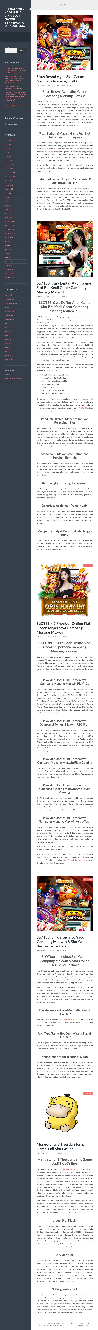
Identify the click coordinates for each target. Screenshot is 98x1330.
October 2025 (9, 181)
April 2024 (8, 253)
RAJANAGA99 (9, 319)
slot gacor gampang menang (13, 378)
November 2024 (10, 225)
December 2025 (10, 173)
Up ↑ (86, 1325)
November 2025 (10, 177)
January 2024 (9, 265)
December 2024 (10, 221)
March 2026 (9, 161)
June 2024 (8, 245)
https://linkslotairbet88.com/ (70, 1019)
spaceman (8, 355)
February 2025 (9, 213)
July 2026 (8, 145)
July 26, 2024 (41, 950)
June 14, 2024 (42, 1153)
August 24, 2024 (43, 296)
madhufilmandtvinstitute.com (74, 860)
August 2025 (9, 189)
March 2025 (9, 209)
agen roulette (9, 295)
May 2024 (8, 249)
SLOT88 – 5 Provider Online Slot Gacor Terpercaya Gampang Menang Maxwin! (63, 627)
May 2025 (8, 201)
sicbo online (8, 327)
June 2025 (8, 197)
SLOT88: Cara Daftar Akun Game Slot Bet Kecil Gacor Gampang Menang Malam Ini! (64, 287)
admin (56, 85)
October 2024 (9, 229)
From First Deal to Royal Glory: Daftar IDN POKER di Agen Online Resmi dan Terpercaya (15, 70)
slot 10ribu (8, 331)
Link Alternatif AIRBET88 (72, 1169)
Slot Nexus (8, 343)
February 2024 (9, 261)
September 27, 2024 (44, 85)
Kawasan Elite (9, 311)
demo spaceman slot (11, 303)
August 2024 (9, 237)
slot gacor (8, 339)
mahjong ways (9, 315)
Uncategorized (9, 359)
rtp (6, 323)
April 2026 (8, 157)
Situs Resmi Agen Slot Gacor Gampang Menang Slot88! (60, 78)
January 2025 (9, 217)
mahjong (7, 374)
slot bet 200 (8, 335)
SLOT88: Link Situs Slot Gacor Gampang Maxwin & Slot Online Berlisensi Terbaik (63, 941)
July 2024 (8, 241)
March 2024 (9, 257)
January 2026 (9, 169)
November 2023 (10, 273)
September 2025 (10, 185)
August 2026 (9, 140)
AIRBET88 (49, 152)
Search (7, 47)
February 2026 (9, 165)
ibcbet (7, 307)
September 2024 (10, 233)
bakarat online (9, 299)
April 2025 (8, 205)
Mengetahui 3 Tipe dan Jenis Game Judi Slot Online (60, 1146)
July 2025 (8, 193)
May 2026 (8, 153)
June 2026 (8, 149)
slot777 (7, 347)
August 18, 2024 (43, 636)
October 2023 (9, 277)
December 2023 (10, 269)
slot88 (7, 351)
